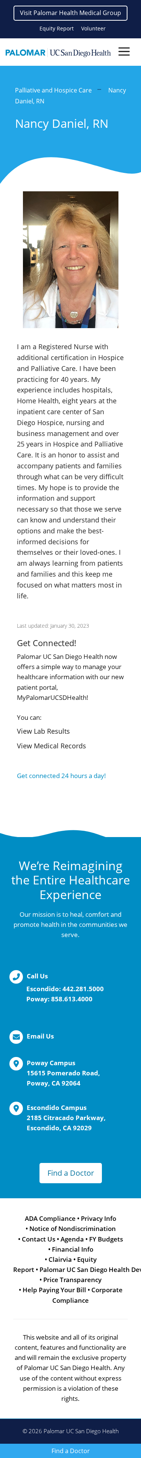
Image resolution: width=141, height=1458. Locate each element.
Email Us (40, 1036)
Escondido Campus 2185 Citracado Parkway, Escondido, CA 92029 (66, 1117)
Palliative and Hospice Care (53, 90)
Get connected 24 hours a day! (61, 775)
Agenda (72, 1239)
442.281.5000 (83, 988)
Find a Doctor (70, 1173)
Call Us (37, 976)
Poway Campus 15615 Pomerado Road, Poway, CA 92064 (63, 1072)
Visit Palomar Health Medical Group (70, 13)
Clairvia (60, 1259)
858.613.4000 (71, 999)
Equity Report (56, 28)
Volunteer (93, 28)
